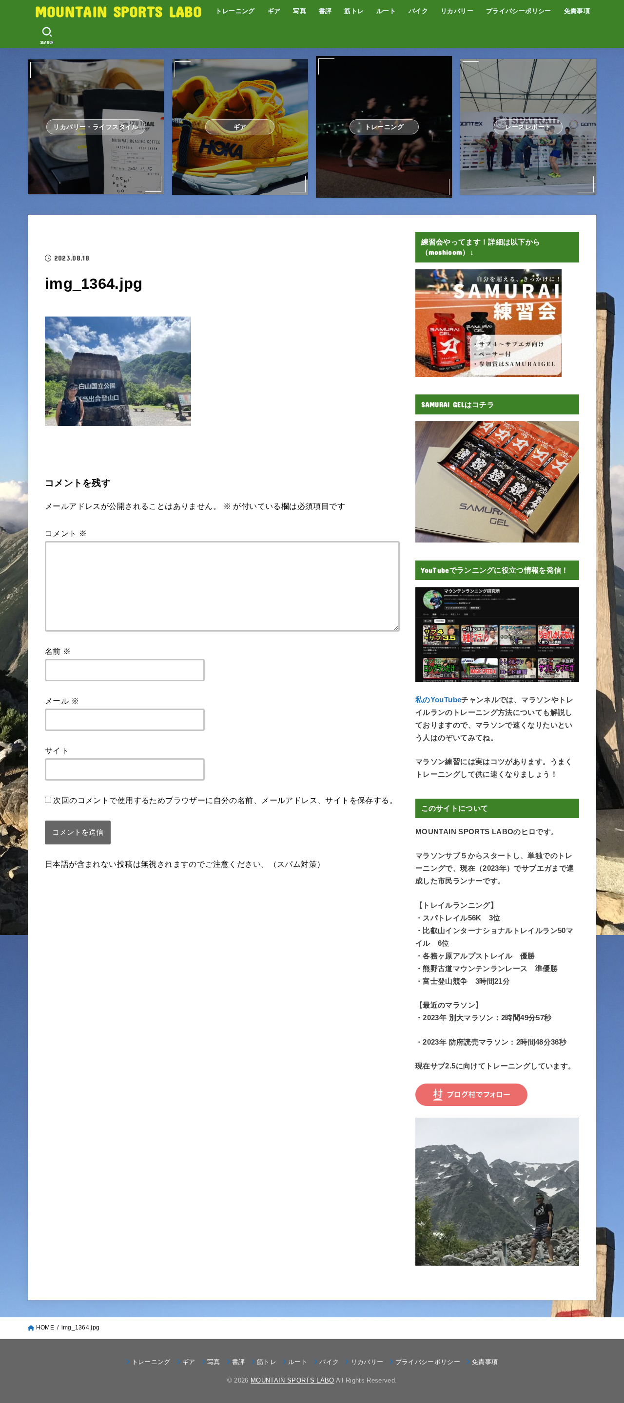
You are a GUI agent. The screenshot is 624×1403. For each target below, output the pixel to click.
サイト (57, 750)
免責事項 (577, 11)
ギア (274, 11)
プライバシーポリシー (518, 11)
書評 (325, 11)
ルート (386, 11)
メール (62, 700)
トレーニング (234, 11)
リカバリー (457, 11)
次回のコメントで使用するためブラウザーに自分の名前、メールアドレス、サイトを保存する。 (225, 800)
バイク (418, 11)
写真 (299, 11)
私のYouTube (438, 700)
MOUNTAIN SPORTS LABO (118, 11)
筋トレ (354, 11)
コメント (66, 533)
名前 (58, 651)
